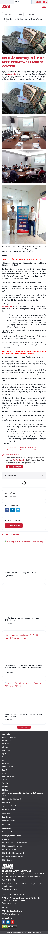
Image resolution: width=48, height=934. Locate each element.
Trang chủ (7, 14)
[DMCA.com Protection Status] (9, 927)
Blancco (5, 747)
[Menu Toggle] (44, 6)
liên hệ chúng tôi (18, 460)
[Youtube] (12, 922)
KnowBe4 (5, 763)
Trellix (4, 780)
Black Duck (6, 744)
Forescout (5, 757)
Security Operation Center (11, 835)
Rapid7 (4, 770)
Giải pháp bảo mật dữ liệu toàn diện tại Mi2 (21, 450)
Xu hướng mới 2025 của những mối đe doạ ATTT (22, 573)
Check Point (6, 750)
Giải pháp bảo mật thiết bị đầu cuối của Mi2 (22, 447)
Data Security (7, 817)
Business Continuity (9, 809)
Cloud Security (7, 813)
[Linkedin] (8, 922)
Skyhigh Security (8, 776)
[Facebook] (3, 922)
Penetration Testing (9, 832)
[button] (42, 475)
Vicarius (5, 786)
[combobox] (23, 2)
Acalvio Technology (9, 737)
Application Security (9, 806)
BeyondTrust (6, 740)
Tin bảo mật (31, 14)
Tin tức (19, 14)
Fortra (4, 760)
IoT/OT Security (7, 824)
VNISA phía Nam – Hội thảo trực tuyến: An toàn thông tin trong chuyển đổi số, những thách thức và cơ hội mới (23, 667)
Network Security (8, 828)
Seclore (5, 773)
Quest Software (7, 767)
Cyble (4, 754)
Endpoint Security (8, 821)
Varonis (5, 783)
